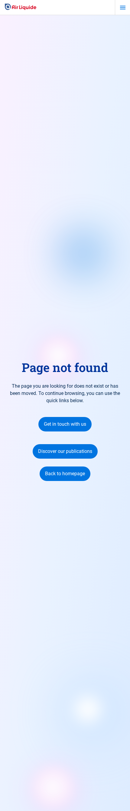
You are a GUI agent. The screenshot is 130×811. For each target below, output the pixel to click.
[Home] (20, 7)
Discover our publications (65, 451)
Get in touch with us (65, 424)
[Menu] (122, 7)
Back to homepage (65, 473)
